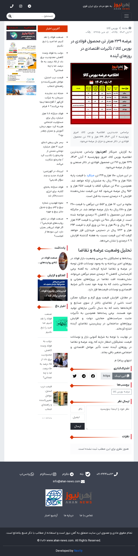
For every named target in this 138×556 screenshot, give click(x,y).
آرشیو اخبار (51, 515)
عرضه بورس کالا (121, 391)
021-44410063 (105, 474)
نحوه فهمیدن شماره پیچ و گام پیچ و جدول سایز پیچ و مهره (51, 207)
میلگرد (90, 175)
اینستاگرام (46, 474)
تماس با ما (86, 515)
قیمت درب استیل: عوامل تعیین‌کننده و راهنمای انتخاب (52, 82)
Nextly (78, 551)
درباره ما (68, 515)
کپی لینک (121, 376)
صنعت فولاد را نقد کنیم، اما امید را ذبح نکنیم (52, 41)
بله (82, 474)
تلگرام (66, 474)
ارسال (77, 426)
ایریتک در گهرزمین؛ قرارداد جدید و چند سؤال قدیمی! (53, 176)
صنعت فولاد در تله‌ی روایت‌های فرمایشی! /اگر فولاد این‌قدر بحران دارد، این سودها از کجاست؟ (51, 227)
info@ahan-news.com (67, 481)
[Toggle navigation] (126, 16)
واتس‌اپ (25, 474)
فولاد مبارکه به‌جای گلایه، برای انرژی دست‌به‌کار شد (53, 191)
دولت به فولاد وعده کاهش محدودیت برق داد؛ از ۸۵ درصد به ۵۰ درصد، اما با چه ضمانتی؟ (51, 61)
